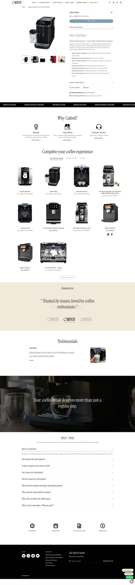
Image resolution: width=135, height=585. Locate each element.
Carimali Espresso (81, 191)
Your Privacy (49, 563)
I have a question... (127, 570)
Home (23, 7)
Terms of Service (50, 565)
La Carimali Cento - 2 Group (53, 268)
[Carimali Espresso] (82, 176)
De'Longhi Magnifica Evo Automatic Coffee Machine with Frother (110, 192)
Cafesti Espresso (25, 191)
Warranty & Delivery (51, 560)
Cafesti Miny (53, 191)
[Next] (36, 366)
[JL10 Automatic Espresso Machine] (53, 213)
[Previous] (31, 366)
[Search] (110, 2)
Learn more (35, 140)
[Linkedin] (33, 556)
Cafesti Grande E (110, 228)
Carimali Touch (25, 228)
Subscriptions (44, 2)
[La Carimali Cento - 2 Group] (53, 252)
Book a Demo (69, 2)
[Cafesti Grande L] (25, 252)
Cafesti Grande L (25, 268)
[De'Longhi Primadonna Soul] (82, 213)
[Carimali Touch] (25, 213)
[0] (120, 2)
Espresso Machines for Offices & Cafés (39, 7)
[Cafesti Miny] (53, 176)
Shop (33, 2)
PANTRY (82, 158)
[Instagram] (28, 556)
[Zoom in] (62, 13)
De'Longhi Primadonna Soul (81, 228)
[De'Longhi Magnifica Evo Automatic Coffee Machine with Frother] (110, 176)
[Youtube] (38, 556)
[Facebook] (24, 556)
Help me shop (129, 573)
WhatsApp (129, 577)
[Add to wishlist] (111, 12)
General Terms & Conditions (53, 555)
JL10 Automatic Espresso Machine (53, 228)
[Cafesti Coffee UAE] (16, 2)
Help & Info (93, 2)
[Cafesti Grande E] (110, 213)
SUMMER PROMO (81, 2)
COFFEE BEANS (71, 158)
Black (108, 234)
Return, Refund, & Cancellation (54, 557)
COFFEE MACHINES (56, 158)
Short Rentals (58, 2)
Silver (112, 234)
